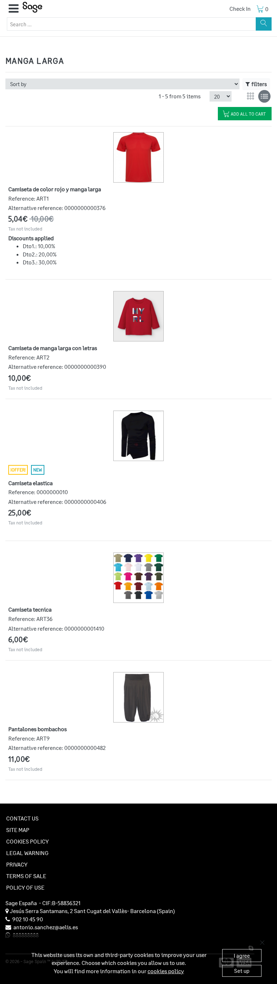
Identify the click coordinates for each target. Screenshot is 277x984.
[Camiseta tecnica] (138, 576)
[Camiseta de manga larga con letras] (138, 316)
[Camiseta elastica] (138, 436)
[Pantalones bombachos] (138, 697)
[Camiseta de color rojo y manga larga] (138, 157)
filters (259, 84)
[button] (13, 8)
